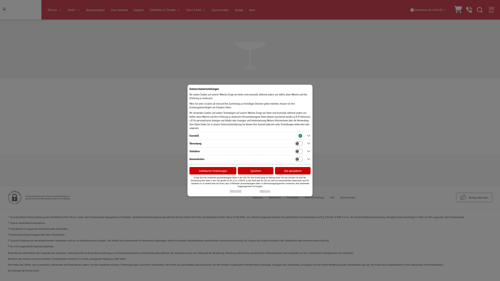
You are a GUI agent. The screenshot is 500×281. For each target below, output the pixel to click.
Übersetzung (195, 143)
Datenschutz (236, 191)
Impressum (265, 191)
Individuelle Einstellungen (213, 171)
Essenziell (194, 135)
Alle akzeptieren (293, 171)
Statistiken (194, 151)
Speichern (255, 171)
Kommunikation (196, 159)
